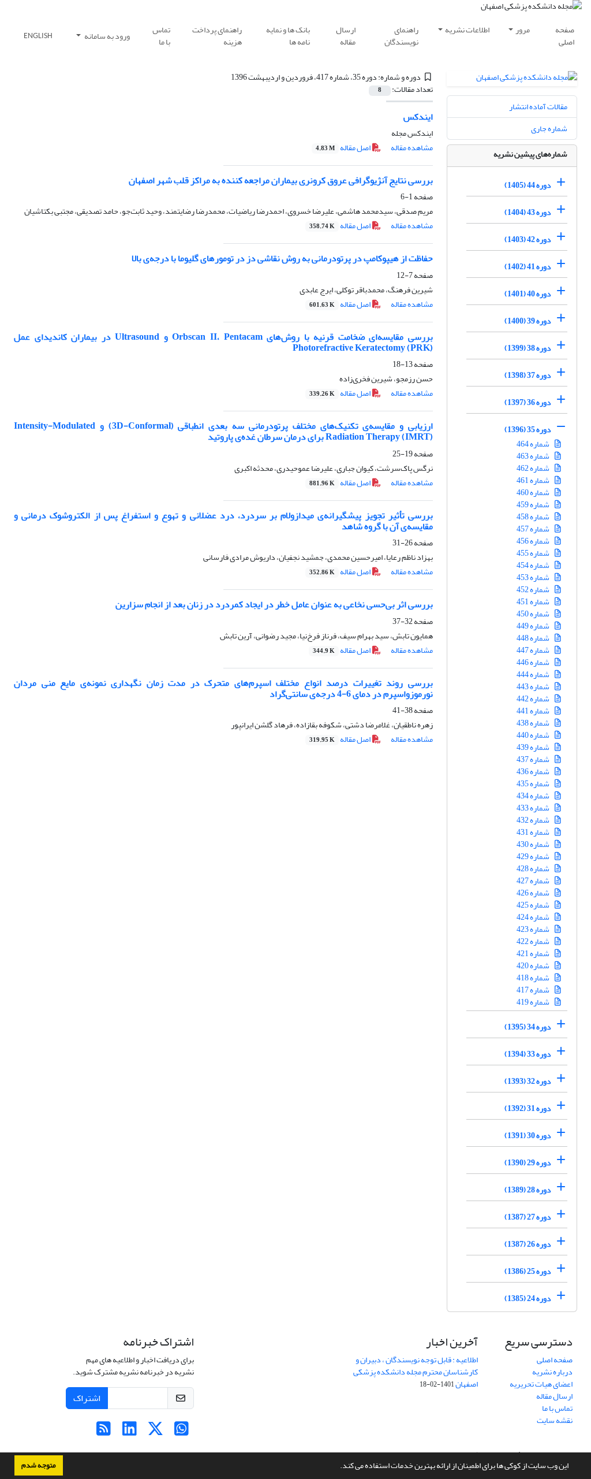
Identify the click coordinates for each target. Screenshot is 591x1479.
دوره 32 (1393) (527, 1081)
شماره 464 (534, 444)
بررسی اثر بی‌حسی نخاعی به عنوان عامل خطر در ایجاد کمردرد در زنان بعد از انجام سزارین (274, 604)
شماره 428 (534, 868)
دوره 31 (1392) (527, 1108)
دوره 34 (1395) (527, 1027)
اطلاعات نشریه (467, 30)
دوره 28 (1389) (527, 1190)
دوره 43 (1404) (527, 212)
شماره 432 (534, 820)
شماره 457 (534, 529)
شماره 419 (534, 1002)
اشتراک (86, 1398)
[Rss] (103, 1432)
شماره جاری (549, 128)
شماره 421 (534, 953)
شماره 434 (534, 796)
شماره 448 (534, 638)
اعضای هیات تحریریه (541, 1384)
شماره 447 (534, 650)
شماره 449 (534, 626)
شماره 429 (534, 856)
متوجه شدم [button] (38, 1465)
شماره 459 (534, 504)
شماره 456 (534, 541)
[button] (337, 1467)
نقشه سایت (555, 1420)
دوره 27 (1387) (527, 1217)
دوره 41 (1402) (527, 266)
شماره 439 (534, 747)
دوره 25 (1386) (527, 1271)
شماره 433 (534, 808)
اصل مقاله (344, 147)
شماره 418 (534, 978)
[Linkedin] (129, 1432)
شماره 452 (534, 589)
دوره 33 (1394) (527, 1054)
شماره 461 (534, 480)
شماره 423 (534, 929)
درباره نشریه (552, 1372)
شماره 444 (534, 674)
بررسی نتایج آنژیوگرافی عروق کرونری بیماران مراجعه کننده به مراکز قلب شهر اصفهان (281, 180)
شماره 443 (534, 686)
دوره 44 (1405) (527, 185)
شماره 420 (534, 965)
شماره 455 (534, 553)
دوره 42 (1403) (527, 239)
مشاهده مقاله (412, 147)
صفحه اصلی (564, 36)
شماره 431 (534, 832)
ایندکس (418, 116)
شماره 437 (534, 759)
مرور (522, 30)
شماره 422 (534, 941)
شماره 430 (534, 844)
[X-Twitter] (155, 1432)
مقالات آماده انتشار (538, 106)
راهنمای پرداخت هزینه (217, 36)
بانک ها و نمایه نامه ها (288, 36)
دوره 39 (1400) (527, 321)
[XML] (224, 77)
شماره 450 (534, 614)
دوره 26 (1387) (527, 1244)
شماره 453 (534, 577)
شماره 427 (534, 881)
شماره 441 (534, 711)
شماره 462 (534, 468)
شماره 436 (534, 771)
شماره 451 (534, 602)
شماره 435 (534, 783)
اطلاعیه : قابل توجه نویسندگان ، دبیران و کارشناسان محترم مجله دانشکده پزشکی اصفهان (415, 1372)
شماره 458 (534, 517)
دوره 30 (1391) (527, 1135)
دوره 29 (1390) (527, 1162)
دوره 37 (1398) (527, 375)
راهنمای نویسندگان (401, 36)
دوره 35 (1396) (527, 429)
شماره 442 (534, 699)
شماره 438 (534, 723)
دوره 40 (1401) (527, 294)
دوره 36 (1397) (527, 402)
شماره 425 (534, 905)
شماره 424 (534, 917)
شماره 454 (534, 565)
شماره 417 (534, 990)
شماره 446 (534, 662)
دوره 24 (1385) (527, 1298)
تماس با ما (161, 36)
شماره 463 (534, 456)
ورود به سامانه (106, 36)
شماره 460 (534, 492)
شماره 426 (534, 893)
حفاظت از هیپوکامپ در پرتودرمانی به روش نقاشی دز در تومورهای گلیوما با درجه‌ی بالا (282, 258)
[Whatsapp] (181, 1432)
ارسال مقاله (346, 36)
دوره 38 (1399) (527, 348)
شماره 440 (534, 735)
